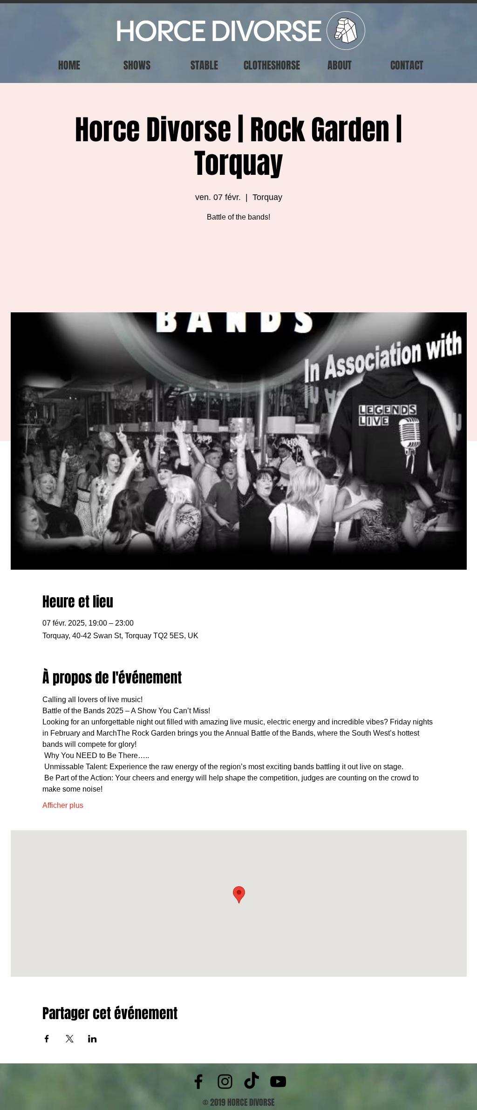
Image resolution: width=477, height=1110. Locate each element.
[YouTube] (278, 1081)
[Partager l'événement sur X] (69, 1038)
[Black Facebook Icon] (198, 1081)
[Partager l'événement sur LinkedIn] (92, 1038)
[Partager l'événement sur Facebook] (46, 1038)
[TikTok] (251, 1081)
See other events (238, 268)
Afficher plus (62, 805)
